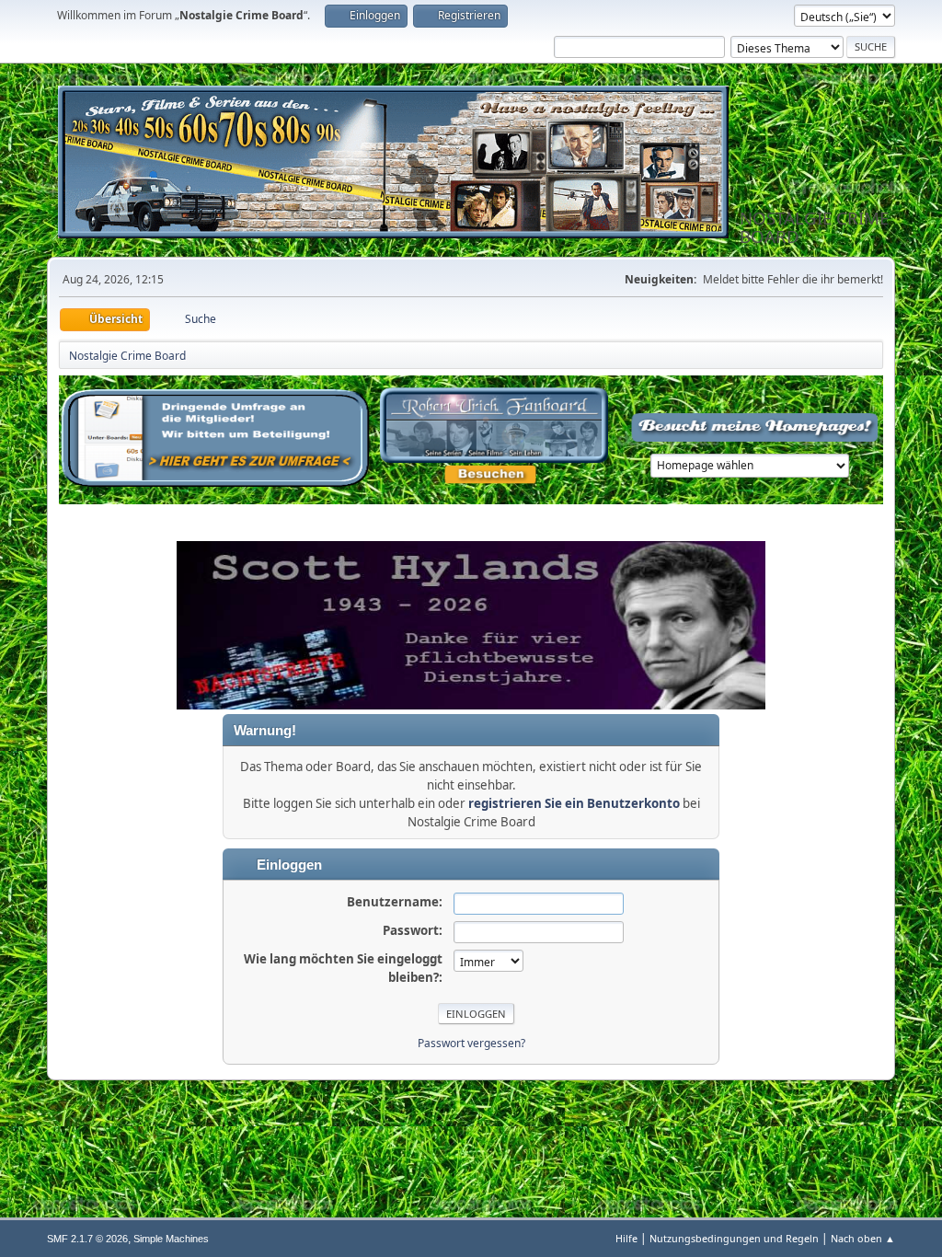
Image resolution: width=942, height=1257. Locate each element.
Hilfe (626, 1238)
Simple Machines (171, 1238)
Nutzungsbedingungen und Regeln (734, 1238)
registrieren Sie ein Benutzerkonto (574, 803)
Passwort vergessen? (471, 1043)
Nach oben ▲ (863, 1238)
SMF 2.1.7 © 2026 (87, 1238)
